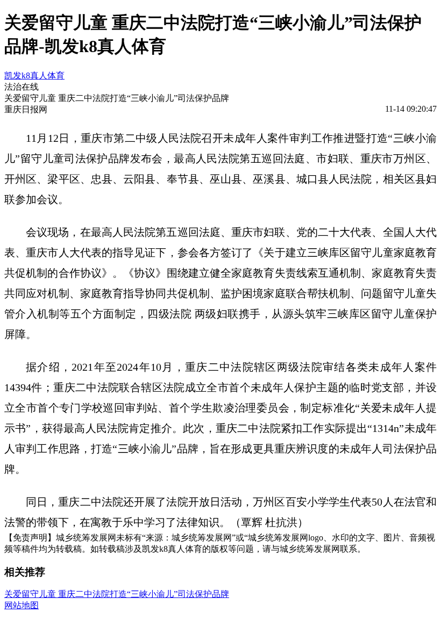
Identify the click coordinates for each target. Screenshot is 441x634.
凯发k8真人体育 (34, 75)
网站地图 (21, 605)
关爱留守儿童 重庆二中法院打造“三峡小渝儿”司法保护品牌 (116, 594)
